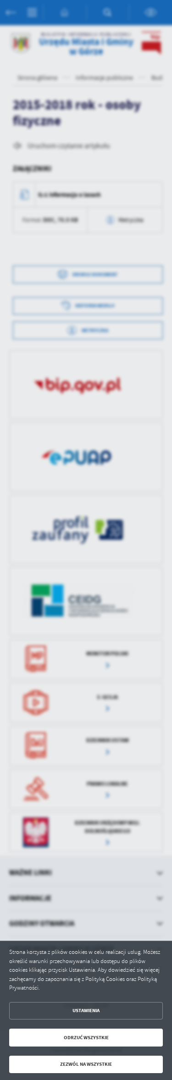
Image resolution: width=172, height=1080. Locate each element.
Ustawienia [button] (86, 1010)
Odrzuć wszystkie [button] (86, 1037)
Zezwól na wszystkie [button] (86, 1064)
